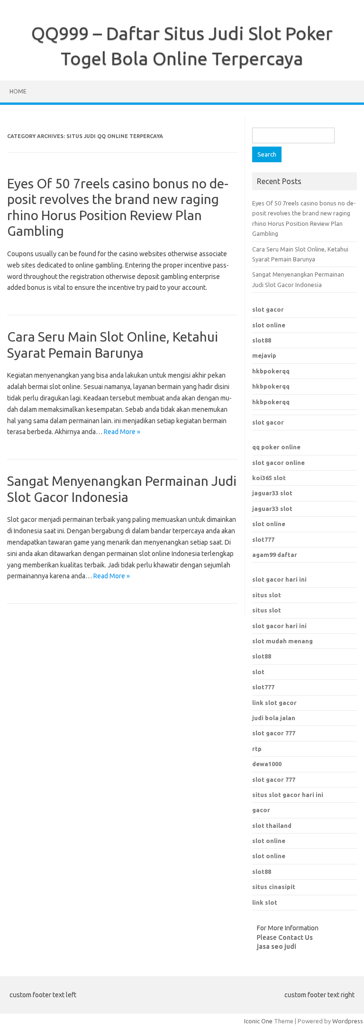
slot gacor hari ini (279, 579)
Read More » (122, 432)
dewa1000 (267, 763)
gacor (261, 810)
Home (18, 91)
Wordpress (347, 1021)
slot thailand (271, 825)
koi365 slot (269, 477)
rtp (257, 748)
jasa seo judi (276, 946)
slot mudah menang (282, 641)
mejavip (264, 355)
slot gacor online (278, 462)
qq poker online (276, 447)
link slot (264, 902)
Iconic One (258, 1021)
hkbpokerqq (271, 371)
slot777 (263, 539)
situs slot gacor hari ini (287, 794)
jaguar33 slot (272, 493)
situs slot (266, 595)
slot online (268, 325)
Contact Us (295, 937)
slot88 (261, 340)
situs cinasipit (273, 886)
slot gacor (268, 309)
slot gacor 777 (273, 779)
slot (258, 671)
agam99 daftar (274, 554)
